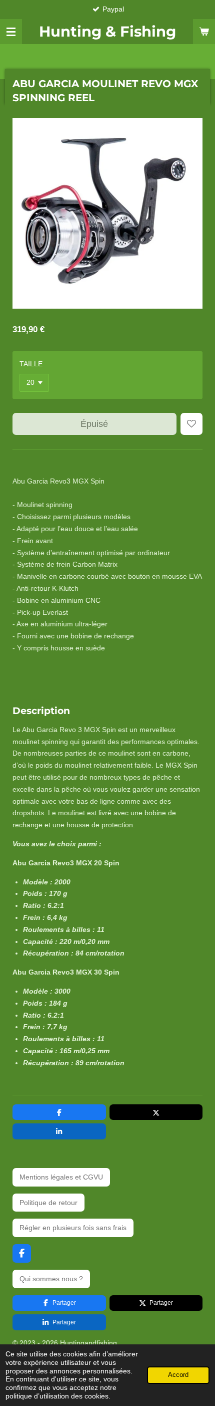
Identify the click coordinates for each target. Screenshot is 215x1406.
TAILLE (31, 364)
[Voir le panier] (204, 31)
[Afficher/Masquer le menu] (11, 31)
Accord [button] (178, 1374)
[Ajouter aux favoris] (191, 424)
